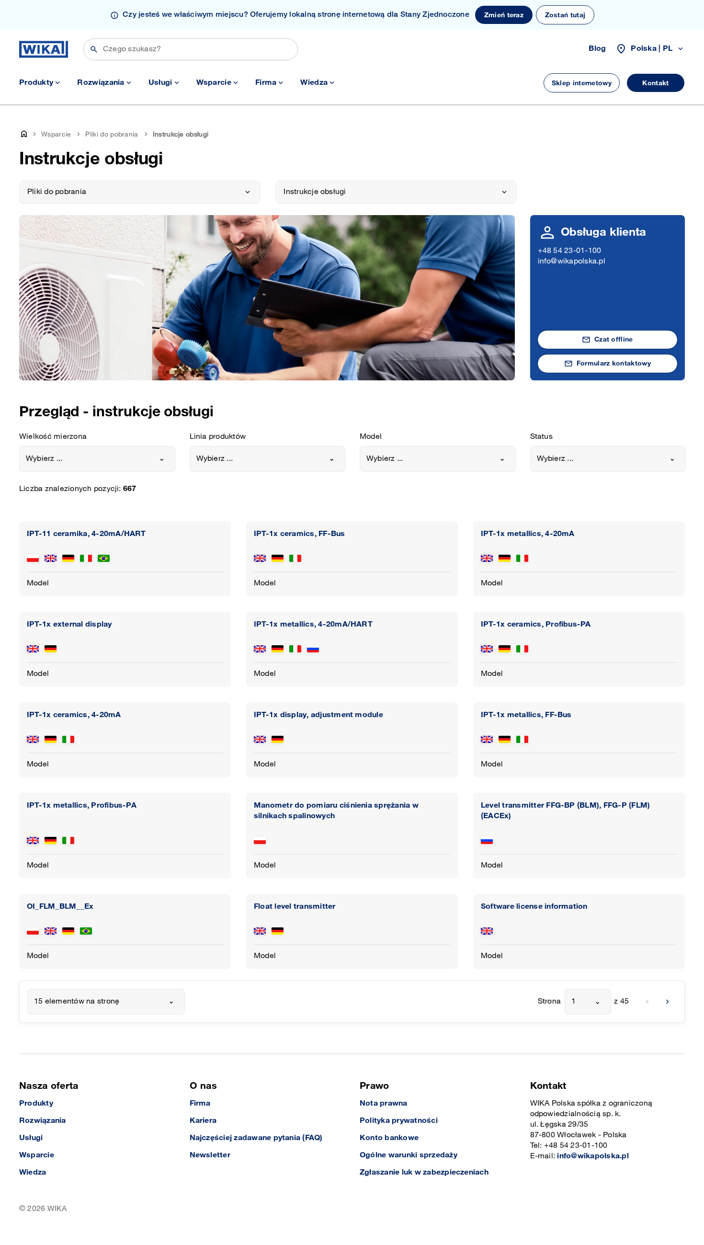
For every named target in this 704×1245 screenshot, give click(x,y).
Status (541, 436)
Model (371, 436)
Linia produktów (218, 436)
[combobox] (97, 459)
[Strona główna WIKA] (43, 49)
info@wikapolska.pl (571, 261)
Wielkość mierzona (53, 436)
